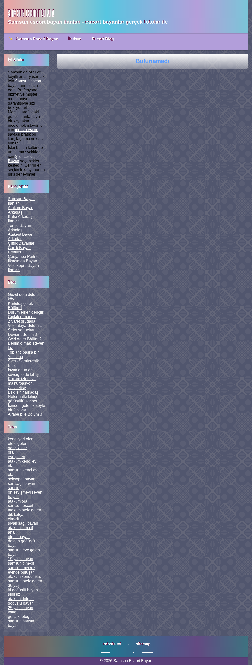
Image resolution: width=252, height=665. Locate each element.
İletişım (74, 39)
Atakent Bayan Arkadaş (20, 236)
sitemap (143, 644)
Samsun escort (28, 81)
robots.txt (112, 644)
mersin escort (26, 130)
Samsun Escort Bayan (37, 39)
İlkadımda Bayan (22, 261)
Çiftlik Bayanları (21, 243)
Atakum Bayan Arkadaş (20, 210)
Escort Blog (103, 39)
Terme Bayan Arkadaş (19, 227)
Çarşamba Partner (24, 256)
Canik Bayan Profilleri (19, 250)
